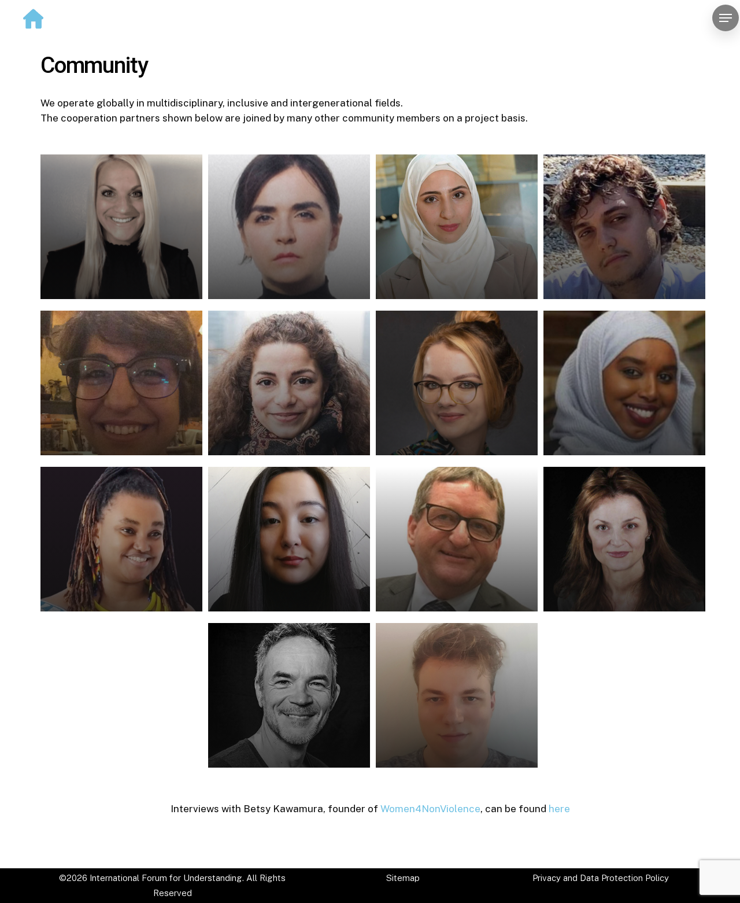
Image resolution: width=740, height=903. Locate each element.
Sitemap (403, 878)
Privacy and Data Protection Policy (600, 878)
